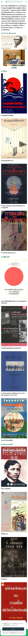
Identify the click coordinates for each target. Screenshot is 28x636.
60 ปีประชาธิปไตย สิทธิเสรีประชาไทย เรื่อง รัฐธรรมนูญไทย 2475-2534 (13, 394)
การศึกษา (4, 71)
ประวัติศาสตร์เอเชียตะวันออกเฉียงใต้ (11, 348)
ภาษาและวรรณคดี (7, 444)
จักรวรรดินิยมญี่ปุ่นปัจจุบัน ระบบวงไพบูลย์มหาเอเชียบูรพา (14, 302)
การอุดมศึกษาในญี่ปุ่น (7, 115)
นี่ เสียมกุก (4, 579)
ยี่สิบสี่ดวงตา (4, 534)
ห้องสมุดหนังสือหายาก (7, 161)
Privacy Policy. (15, 625)
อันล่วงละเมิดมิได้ (5, 489)
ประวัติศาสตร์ (5, 257)
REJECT (13, 632)
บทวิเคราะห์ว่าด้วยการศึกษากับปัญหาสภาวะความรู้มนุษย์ (13, 207)
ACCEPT (13, 629)
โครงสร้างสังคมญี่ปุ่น (7, 440)
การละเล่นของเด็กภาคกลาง (8, 253)
